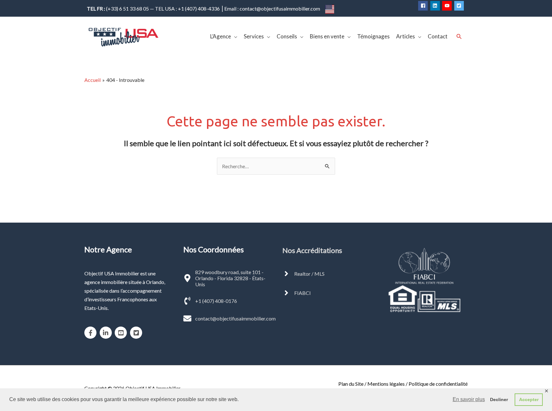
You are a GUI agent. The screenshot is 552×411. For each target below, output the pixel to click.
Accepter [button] (529, 399)
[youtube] (447, 6)
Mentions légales (386, 384)
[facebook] (423, 6)
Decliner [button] (499, 399)
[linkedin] (435, 6)
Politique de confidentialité (438, 384)
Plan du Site (351, 384)
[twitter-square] (459, 6)
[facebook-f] (91, 333)
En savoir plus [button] (469, 399)
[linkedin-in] (107, 333)
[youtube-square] (122, 333)
